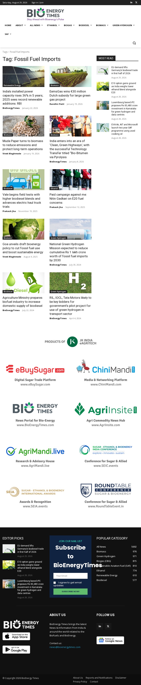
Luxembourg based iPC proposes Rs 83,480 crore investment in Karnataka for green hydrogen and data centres (124, 108)
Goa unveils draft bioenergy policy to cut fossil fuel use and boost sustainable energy (23, 248)
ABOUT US (58, 615)
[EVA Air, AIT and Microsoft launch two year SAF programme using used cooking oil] (103, 127)
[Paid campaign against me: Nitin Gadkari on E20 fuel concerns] (70, 179)
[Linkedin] (131, 3)
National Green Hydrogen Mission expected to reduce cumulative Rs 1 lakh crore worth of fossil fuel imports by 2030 (69, 252)
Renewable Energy (12, 85)
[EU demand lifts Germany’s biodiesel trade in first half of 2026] (103, 70)
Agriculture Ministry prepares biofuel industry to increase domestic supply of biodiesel (22, 302)
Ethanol (54, 188)
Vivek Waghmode (12, 153)
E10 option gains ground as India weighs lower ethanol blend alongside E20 (29, 566)
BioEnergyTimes (11, 108)
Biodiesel (8, 188)
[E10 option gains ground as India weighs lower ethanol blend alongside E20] (103, 86)
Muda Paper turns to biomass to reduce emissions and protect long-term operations (23, 145)
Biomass (55, 85)
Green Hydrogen (58, 238)
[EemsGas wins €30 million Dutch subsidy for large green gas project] (70, 76)
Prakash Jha (9, 211)
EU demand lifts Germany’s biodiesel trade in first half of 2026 (124, 70)
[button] (134, 43)
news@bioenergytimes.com (65, 647)
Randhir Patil (57, 104)
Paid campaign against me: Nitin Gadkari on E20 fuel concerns (68, 198)
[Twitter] (136, 3)
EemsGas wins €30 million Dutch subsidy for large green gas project (70, 95)
